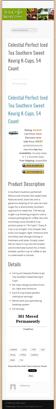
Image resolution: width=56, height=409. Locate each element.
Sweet (12, 360)
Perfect (23, 355)
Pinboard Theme (22, 406)
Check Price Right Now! (33, 150)
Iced (42, 349)
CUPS (34, 349)
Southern (34, 355)
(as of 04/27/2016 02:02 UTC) (32, 146)
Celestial (13, 349)
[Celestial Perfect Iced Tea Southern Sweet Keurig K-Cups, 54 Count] (13, 137)
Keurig (12, 355)
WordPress (37, 406)
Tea (21, 360)
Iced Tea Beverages (19, 84)
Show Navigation (44, 24)
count (24, 349)
